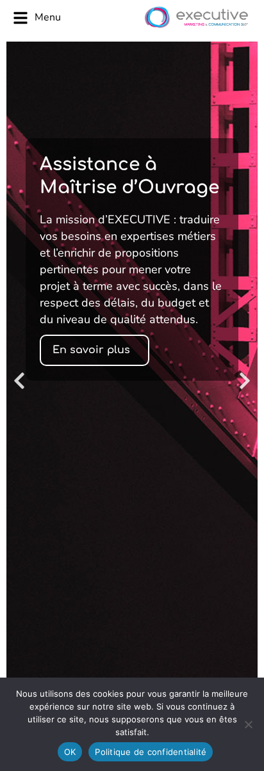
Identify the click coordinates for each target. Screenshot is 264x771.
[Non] (248, 724)
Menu (48, 17)
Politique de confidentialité (150, 752)
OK (70, 752)
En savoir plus (91, 350)
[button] (19, 380)
